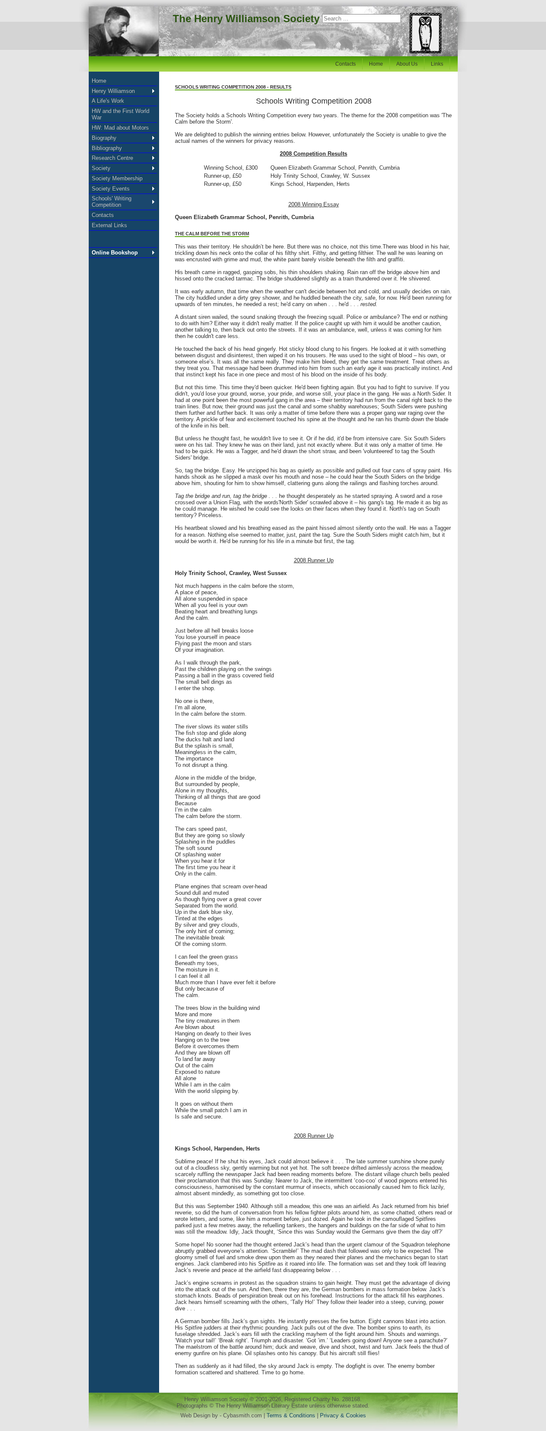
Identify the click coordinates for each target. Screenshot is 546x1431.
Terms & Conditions (292, 1415)
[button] (521, 1406)
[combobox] (361, 18)
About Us (407, 64)
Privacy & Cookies (343, 1415)
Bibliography (107, 148)
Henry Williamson (113, 91)
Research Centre (112, 158)
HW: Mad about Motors (120, 127)
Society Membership (117, 178)
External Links (109, 225)
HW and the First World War (120, 114)
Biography (104, 138)
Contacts (345, 64)
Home (376, 64)
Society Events (111, 188)
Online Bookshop (115, 252)
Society (101, 168)
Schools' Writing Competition (111, 201)
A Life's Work (108, 101)
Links (437, 64)
